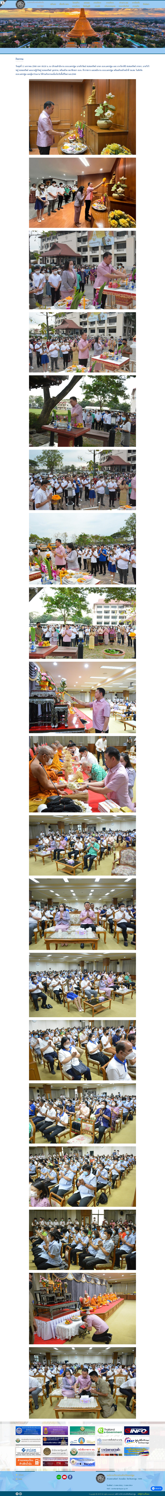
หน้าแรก (53, 4)
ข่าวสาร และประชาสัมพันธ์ (124, 4)
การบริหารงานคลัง (97, 4)
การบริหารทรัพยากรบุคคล (110, 4)
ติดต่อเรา (146, 4)
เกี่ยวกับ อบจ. (64, 4)
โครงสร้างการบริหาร (76, 4)
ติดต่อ (20, 1479)
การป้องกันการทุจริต (136, 4)
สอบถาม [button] (158, 1488)
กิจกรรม (19, 59)
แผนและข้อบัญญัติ (86, 4)
